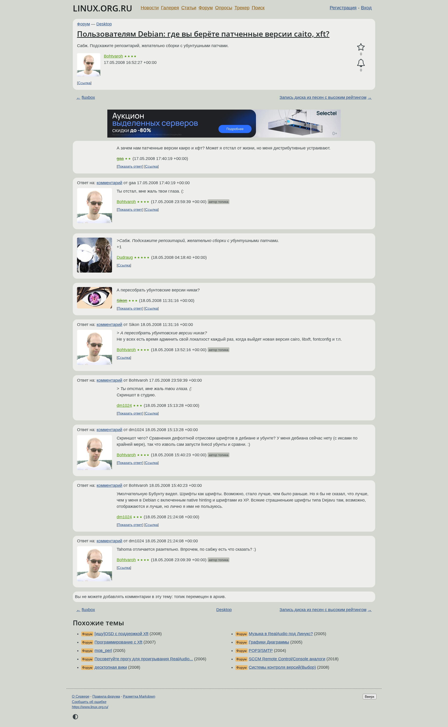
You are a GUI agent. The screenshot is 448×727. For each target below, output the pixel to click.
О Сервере (80, 696)
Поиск (258, 7)
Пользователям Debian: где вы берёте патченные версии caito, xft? (203, 34)
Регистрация (343, 7)
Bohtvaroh (113, 56)
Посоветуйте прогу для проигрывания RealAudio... (143, 659)
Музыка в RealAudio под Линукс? (281, 633)
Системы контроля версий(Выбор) (282, 667)
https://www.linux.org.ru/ (90, 707)
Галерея (170, 7)
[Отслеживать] (361, 63)
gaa (120, 158)
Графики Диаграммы (269, 642)
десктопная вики (110, 667)
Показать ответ (130, 166)
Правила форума (106, 696)
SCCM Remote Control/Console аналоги (287, 659)
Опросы (223, 7)
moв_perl (103, 650)
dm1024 (124, 405)
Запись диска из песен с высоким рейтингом (323, 97)
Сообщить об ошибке (89, 702)
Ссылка (84, 83)
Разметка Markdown (139, 696)
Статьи (188, 7)
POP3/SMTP (261, 650)
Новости (150, 7)
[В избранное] (361, 47)
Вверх (369, 697)
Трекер (241, 7)
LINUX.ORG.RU (102, 8)
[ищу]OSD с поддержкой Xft (121, 633)
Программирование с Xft (118, 642)
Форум (206, 7)
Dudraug (125, 257)
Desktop (104, 24)
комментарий (109, 182)
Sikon (122, 300)
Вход (366, 7)
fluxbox (88, 97)
